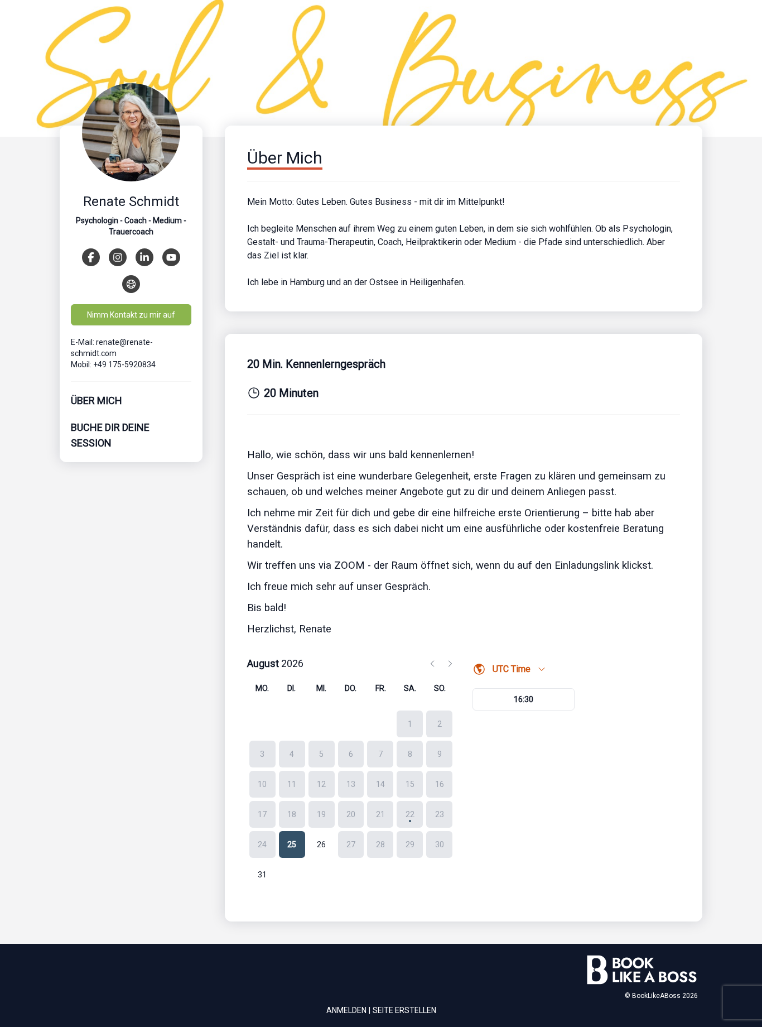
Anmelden (346, 1010)
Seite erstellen (404, 1010)
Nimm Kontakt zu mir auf (131, 314)
